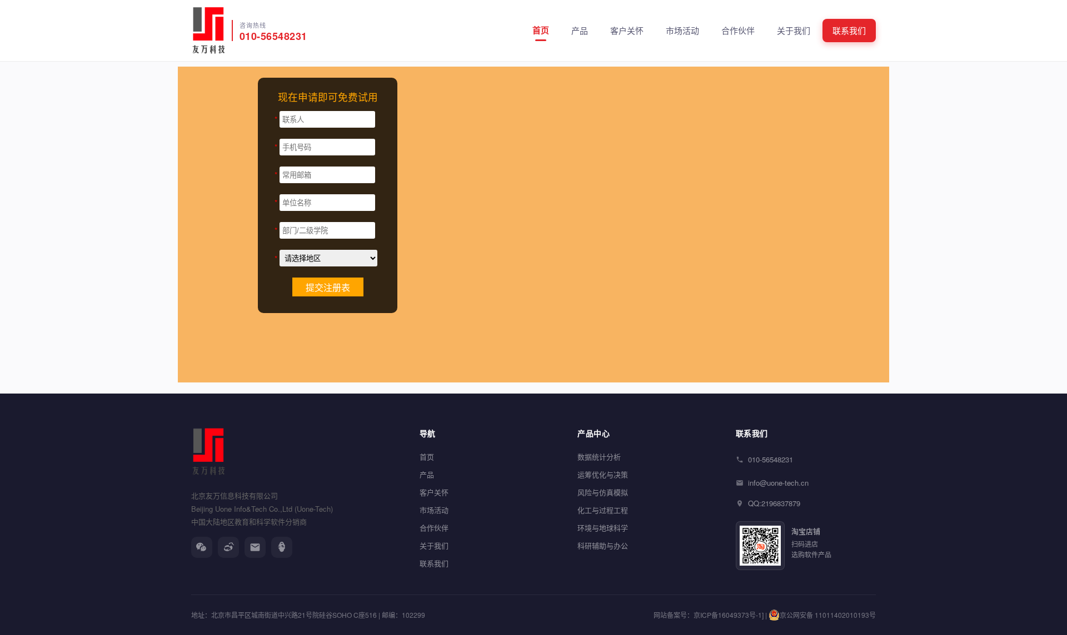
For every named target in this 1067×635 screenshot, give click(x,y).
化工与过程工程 (602, 510)
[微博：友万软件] (228, 547)
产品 (579, 30)
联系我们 (849, 30)
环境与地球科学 (602, 527)
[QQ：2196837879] (281, 547)
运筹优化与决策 (602, 474)
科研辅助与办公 (602, 545)
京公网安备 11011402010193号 (828, 614)
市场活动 (682, 30)
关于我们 (793, 30)
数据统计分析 (599, 456)
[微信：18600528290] (201, 547)
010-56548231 (770, 459)
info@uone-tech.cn (778, 482)
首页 (540, 30)
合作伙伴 (738, 30)
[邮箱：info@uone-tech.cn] (255, 547)
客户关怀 (627, 30)
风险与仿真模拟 (602, 492)
